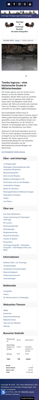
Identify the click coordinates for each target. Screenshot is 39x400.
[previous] (5, 55)
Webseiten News (9, 320)
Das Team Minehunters (11, 214)
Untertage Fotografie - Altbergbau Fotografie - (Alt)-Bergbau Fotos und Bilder (17, 247)
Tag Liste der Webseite (12, 323)
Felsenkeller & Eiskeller (11, 195)
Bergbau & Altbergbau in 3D (13, 179)
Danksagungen (8, 229)
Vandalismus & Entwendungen (14, 269)
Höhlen (6, 198)
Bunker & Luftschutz (10, 189)
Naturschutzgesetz (10, 272)
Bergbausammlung (10, 232)
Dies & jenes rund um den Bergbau (16, 182)
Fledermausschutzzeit (11, 275)
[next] (33, 55)
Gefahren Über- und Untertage (14, 263)
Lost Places (7, 201)
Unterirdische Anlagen (11, 185)
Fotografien (7, 291)
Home (5, 310)
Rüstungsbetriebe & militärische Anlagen (18, 192)
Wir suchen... (8, 223)
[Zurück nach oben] (36, 397)
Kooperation (7, 242)
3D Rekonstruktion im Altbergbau (16, 298)
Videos (5, 294)
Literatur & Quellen (10, 239)
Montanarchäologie (10, 226)
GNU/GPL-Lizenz (27, 392)
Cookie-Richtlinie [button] (27, 398)
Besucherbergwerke (10, 173)
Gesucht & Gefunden (11, 236)
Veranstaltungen (9, 278)
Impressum (7, 313)
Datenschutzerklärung (11, 317)
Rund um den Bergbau (11, 176)
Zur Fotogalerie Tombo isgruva (13, 152)
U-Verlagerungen (9, 164)
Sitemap (6, 326)
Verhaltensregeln (9, 266)
